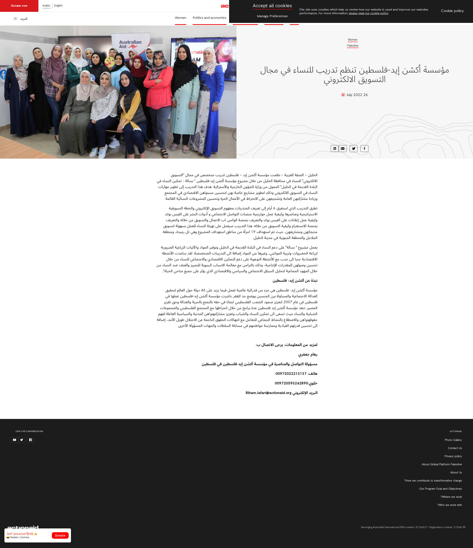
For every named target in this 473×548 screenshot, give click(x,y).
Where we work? (451, 497)
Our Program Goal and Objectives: (440, 489)
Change (11, 534)
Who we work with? (449, 505)
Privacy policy (453, 456)
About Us (456, 473)
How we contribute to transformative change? (433, 481)
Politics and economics (209, 18)
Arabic (46, 6)
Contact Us (455, 448)
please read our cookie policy (368, 13)
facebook (30, 440)
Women (180, 18)
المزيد (23, 19)
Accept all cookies (272, 6)
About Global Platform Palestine (442, 464)
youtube (14, 440)
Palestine (352, 46)
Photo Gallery (453, 440)
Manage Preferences (272, 16)
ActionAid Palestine (22, 528)
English (58, 6)
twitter (21, 440)
